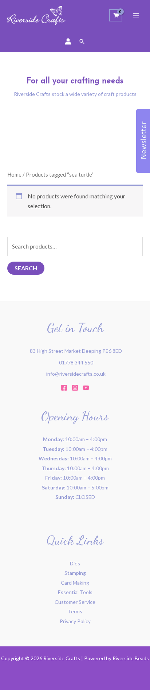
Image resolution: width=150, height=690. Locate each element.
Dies (75, 563)
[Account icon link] (68, 41)
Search (26, 268)
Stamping (75, 573)
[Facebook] (64, 387)
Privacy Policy (75, 621)
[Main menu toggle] (136, 15)
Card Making (75, 583)
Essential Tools (75, 592)
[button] (82, 41)
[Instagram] (75, 387)
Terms (75, 611)
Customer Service (75, 602)
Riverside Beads (130, 658)
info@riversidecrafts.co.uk (76, 374)
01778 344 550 (76, 362)
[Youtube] (86, 387)
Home (14, 174)
